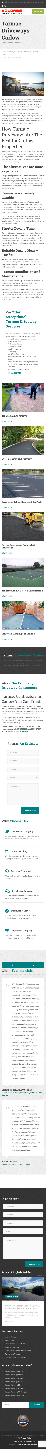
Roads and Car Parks (12, 1347)
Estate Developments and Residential (18, 1351)
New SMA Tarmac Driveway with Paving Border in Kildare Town (22, 1307)
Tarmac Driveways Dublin (14, 1375)
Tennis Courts (10, 1340)
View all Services (11, 1337)
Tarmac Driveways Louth (13, 1382)
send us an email (22, 731)
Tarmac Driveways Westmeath (16, 1392)
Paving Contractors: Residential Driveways (18, 546)
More (40, 1275)
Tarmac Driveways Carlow (14, 1371)
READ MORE (6, 421)
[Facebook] (3, 6)
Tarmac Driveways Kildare (14, 1378)
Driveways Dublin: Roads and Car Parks (22, 502)
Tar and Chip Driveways (14, 415)
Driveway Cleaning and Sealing (18, 633)
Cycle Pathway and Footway (17, 458)
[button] (12, 965)
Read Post (9, 1321)
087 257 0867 (32, 1444)
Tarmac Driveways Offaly (14, 1388)
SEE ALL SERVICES (14, 373)
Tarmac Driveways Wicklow (14, 1395)
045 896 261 (21, 1444)
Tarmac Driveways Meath (14, 1385)
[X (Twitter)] (5, 6)
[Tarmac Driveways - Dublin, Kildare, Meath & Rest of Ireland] (12, 11)
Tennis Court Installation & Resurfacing (22, 590)
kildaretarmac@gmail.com (25, 1441)
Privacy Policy (26, 1438)
